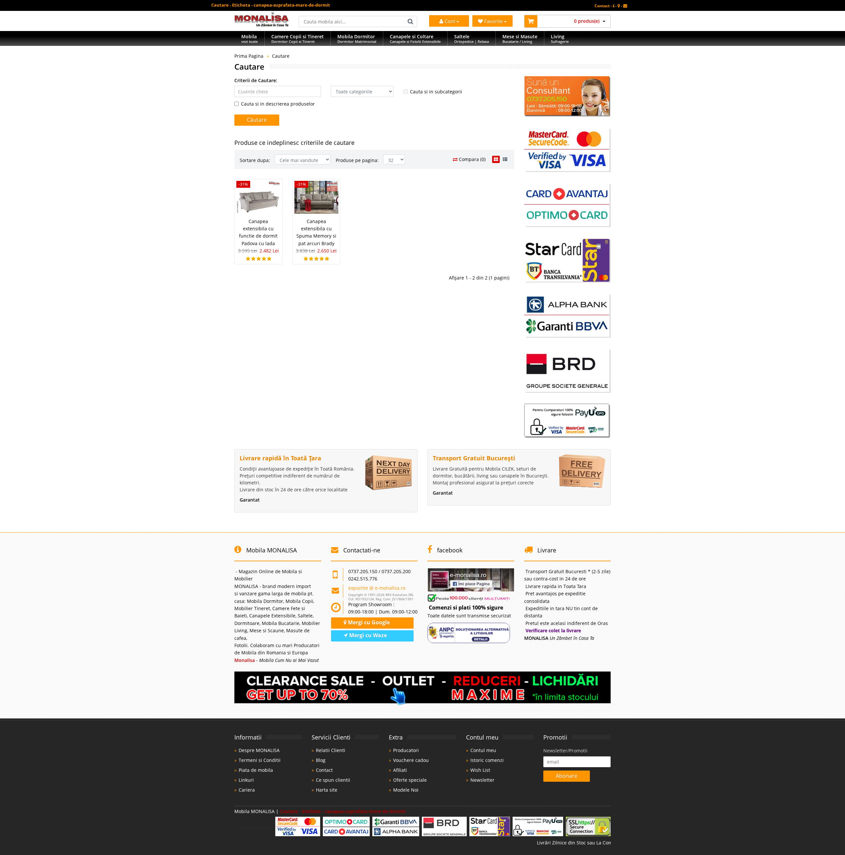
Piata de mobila (256, 770)
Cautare (280, 56)
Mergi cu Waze (367, 635)
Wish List (480, 770)
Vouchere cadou (411, 760)
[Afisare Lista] (505, 159)
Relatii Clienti (330, 750)
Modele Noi (406, 790)
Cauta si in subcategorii (436, 91)
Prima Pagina (248, 56)
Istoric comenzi (487, 760)
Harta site (326, 790)
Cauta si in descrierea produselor (278, 104)
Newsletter (482, 780)
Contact (324, 770)
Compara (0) (471, 159)
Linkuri (246, 780)
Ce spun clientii (333, 780)
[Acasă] (261, 24)
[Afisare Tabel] (496, 159)
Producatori (406, 750)
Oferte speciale (410, 780)
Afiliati (400, 770)
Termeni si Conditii (260, 760)
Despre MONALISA (259, 750)
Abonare (566, 775)
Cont (449, 21)
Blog (320, 760)
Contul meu (483, 750)
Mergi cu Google (368, 622)
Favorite (494, 21)
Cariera (247, 790)
